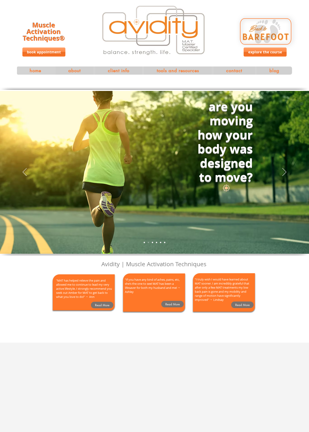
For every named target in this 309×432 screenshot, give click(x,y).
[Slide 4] (156, 242)
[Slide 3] (152, 242)
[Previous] (25, 172)
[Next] (284, 172)
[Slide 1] (144, 242)
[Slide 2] (148, 242)
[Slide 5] (160, 242)
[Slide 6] (164, 242)
